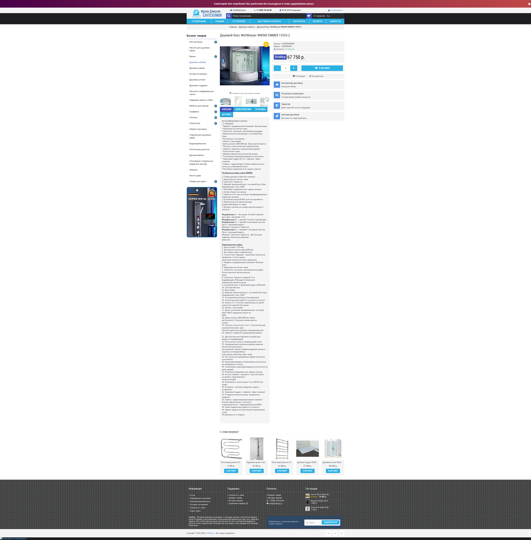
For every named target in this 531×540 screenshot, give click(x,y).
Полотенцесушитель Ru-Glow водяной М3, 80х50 (282, 462)
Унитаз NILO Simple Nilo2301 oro (320, 494)
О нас (192, 495)
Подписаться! (330, 522)
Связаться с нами (197, 508)
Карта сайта (195, 511)
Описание (226, 109)
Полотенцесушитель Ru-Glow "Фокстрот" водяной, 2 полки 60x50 (232, 462)
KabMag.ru (210, 533)
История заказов (236, 501)
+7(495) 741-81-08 (276, 501)
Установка (260, 109)
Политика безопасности (200, 501)
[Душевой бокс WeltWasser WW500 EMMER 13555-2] (245, 66)
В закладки (300, 76)
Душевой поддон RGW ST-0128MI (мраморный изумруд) (308, 462)
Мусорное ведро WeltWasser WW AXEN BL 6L (320, 501)
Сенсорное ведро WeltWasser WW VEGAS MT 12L (320, 507)
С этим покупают (229, 431)
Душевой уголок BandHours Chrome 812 (333, 462)
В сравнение (317, 76)
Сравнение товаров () (238, 503)
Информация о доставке (200, 498)
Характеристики (243, 109)
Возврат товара (235, 498)
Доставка (226, 114)
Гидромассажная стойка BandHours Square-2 (257, 462)
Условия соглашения (199, 504)
